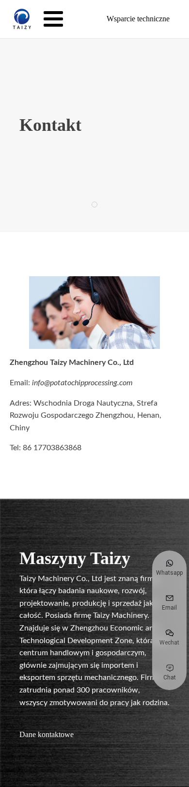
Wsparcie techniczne (138, 19)
